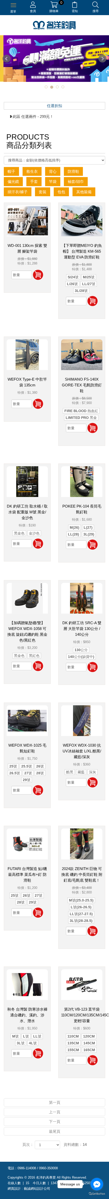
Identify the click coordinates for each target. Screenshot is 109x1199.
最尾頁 (54, 1131)
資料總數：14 (75, 1144)
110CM (73, 1036)
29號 (26, 780)
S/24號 (73, 277)
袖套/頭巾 (76, 181)
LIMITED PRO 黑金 (81, 418)
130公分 (81, 650)
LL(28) (73, 534)
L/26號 (72, 284)
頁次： (28, 1144)
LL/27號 (88, 284)
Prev (7, 59)
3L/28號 (81, 291)
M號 (15, 1036)
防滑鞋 (73, 171)
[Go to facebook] (96, 1184)
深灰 (92, 772)
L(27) (88, 527)
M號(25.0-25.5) (81, 900)
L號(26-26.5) (81, 907)
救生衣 (32, 171)
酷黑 (69, 772)
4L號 (33, 1043)
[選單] (13, 4)
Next (102, 59)
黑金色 (19, 533)
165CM (89, 1050)
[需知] (74, 6)
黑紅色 (34, 656)
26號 (40, 766)
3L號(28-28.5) (81, 921)
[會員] (33, 6)
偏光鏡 (13, 181)
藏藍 (81, 772)
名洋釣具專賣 (54, 25)
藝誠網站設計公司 (37, 1188)
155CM (73, 1050)
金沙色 (34, 533)
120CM (89, 1036)
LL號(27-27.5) (81, 914)
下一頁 (54, 1121)
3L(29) (88, 534)
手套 (34, 181)
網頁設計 (14, 1188)
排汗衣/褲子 (18, 192)
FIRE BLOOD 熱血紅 (81, 411)
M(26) (74, 527)
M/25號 (89, 277)
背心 (53, 171)
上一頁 (54, 1112)
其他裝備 (84, 192)
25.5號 (26, 766)
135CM (73, 1043)
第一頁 (54, 1102)
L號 (26, 1036)
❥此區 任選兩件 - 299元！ (31, 116)
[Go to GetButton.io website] (97, 1193)
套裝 (42, 192)
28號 (40, 773)
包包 (61, 192)
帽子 (11, 171)
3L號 (21, 1043)
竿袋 (53, 181)
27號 (28, 773)
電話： (12, 1168)
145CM (89, 1043)
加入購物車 (38, 275)
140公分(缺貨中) (81, 657)
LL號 (37, 1036)
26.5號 (14, 773)
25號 (13, 766)
